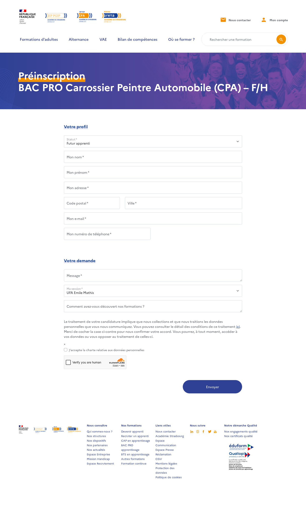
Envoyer (212, 386)
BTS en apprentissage (135, 454)
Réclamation (163, 454)
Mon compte (278, 20)
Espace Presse (164, 449)
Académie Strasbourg (169, 436)
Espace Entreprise (98, 454)
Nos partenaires (97, 445)
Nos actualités (96, 449)
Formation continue (134, 463)
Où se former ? (181, 39)
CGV (158, 459)
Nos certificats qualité (238, 436)
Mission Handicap (98, 459)
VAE (103, 39)
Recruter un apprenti (135, 436)
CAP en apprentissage (135, 440)
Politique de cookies (168, 477)
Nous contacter (239, 20)
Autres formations (133, 459)
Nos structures (96, 436)
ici (238, 326)
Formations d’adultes (39, 39)
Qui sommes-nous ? (99, 431)
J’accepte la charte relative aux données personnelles (106, 350)
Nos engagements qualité (240, 431)
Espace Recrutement (100, 463)
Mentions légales (166, 463)
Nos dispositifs (96, 440)
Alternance (78, 39)
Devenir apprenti (132, 431)
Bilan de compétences (137, 39)
